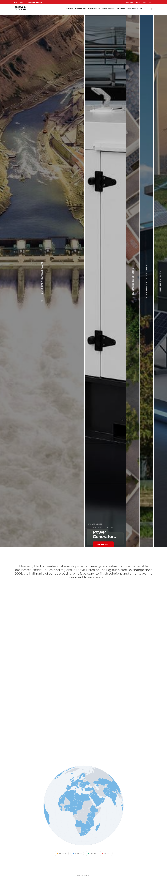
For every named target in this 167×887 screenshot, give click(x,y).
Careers (137, 2)
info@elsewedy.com (35, 2)
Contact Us (137, 8)
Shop (129, 8)
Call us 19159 (18, 2)
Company (69, 8)
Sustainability (94, 8)
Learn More (58, 534)
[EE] (21, 8)
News (144, 2)
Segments (121, 8)
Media (150, 2)
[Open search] (151, 8)
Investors (129, 2)
